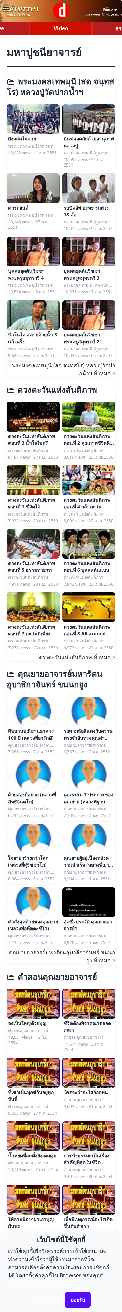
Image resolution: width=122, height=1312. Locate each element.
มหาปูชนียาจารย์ (44, 52)
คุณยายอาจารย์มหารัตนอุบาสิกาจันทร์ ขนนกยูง (54, 679)
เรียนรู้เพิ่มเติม (47, 1299)
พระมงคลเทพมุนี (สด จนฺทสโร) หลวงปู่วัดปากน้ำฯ (60, 86)
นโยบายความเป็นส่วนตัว (37, 1283)
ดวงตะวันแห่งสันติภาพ (57, 389)
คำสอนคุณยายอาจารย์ (57, 976)
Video (61, 28)
